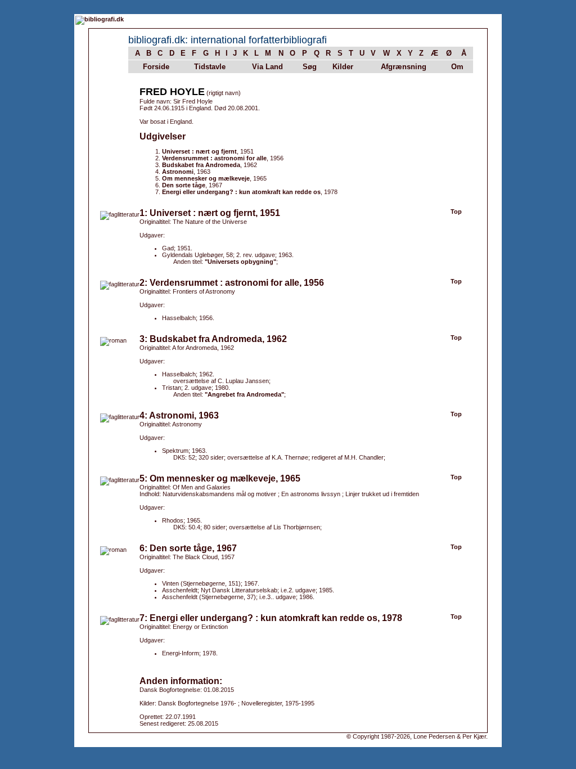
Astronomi (178, 171)
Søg (310, 66)
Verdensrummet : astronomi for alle (214, 158)
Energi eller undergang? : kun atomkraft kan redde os (241, 191)
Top (456, 211)
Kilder (342, 66)
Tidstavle (210, 66)
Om (457, 66)
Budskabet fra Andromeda (201, 164)
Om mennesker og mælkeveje (206, 178)
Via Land (267, 66)
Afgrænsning (403, 66)
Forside (156, 66)
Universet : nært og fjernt (199, 151)
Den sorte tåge (183, 185)
